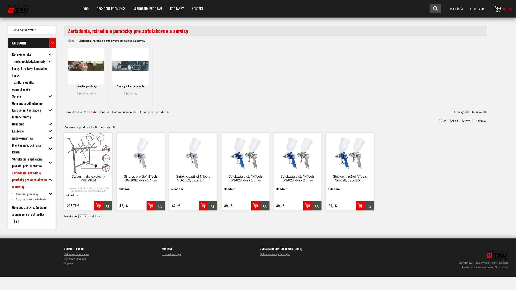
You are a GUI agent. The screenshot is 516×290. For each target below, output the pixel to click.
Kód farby (177, 8)
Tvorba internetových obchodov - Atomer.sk (483, 267)
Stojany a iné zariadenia (130, 86)
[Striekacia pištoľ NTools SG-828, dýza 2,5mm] (350, 153)
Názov (88, 112)
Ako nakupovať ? (25, 29)
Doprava (69, 263)
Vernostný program (148, 8)
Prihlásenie (457, 9)
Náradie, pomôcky (86, 86)
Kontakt (197, 8)
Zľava (466, 120)
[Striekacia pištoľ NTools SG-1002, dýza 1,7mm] (193, 153)
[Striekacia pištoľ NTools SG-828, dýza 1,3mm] (245, 153)
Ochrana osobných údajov (275, 254)
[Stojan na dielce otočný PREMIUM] (88, 153)
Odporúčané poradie (152, 112)
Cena (102, 112)
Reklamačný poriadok (76, 254)
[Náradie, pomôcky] (86, 66)
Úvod (85, 8)
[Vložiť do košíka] (98, 205)
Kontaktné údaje (171, 254)
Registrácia (477, 9)
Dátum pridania (122, 112)
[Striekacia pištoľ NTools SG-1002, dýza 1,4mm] (141, 153)
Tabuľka (477, 112)
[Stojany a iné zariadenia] (130, 66)
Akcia (454, 120)
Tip (444, 120)
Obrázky (458, 112)
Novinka (480, 120)
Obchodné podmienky (111, 8)
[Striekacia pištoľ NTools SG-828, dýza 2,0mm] (297, 153)
